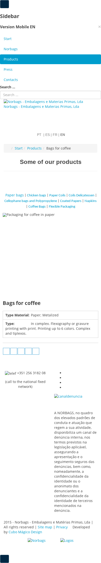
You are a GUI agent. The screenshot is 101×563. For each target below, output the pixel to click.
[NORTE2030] (37, 540)
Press (8, 69)
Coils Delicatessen (81, 195)
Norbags (11, 49)
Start (8, 38)
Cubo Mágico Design (26, 532)
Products (11, 59)
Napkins (90, 201)
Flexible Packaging (62, 207)
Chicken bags (36, 195)
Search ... (7, 87)
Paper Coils (57, 195)
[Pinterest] (28, 351)
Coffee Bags (37, 207)
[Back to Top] (4, 559)
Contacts (11, 79)
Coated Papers (70, 201)
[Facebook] (13, 351)
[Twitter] (21, 351)
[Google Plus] (6, 351)
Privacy (62, 527)
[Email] (35, 351)
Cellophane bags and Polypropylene (31, 201)
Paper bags (14, 195)
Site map (45, 527)
